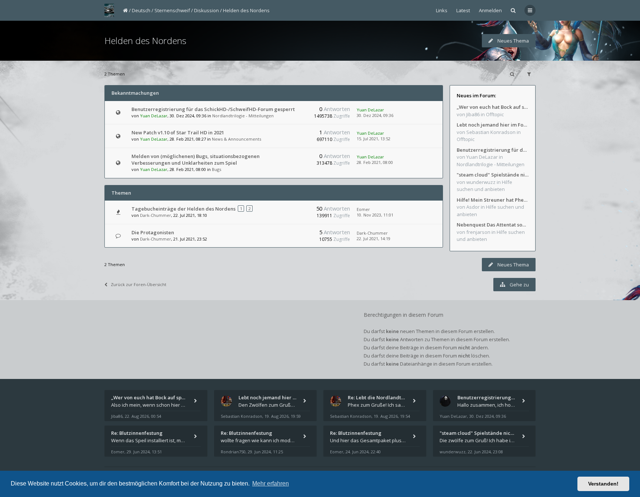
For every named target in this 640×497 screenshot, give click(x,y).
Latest (463, 10)
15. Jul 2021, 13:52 (373, 138)
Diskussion (206, 10)
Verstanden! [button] (603, 484)
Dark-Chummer (155, 215)
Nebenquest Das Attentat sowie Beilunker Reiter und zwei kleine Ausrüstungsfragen (493, 224)
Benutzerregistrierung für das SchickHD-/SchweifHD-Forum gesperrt (213, 109)
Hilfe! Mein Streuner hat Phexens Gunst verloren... (493, 200)
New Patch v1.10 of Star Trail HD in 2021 (177, 132)
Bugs (216, 169)
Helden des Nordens (246, 10)
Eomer (363, 209)
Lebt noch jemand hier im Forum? (493, 124)
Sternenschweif (172, 10)
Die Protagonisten (152, 232)
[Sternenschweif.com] (109, 10)
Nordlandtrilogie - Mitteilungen (243, 115)
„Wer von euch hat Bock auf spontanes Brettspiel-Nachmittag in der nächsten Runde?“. (493, 107)
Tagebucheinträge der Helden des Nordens (183, 208)
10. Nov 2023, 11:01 (375, 215)
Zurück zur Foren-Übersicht (138, 284)
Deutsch (141, 10)
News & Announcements (236, 139)
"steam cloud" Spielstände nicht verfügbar (493, 174)
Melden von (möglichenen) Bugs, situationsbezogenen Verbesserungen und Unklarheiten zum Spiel (195, 159)
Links (441, 10)
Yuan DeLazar (153, 115)
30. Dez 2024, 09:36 (375, 115)
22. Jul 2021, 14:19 (373, 238)
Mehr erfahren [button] (270, 483)
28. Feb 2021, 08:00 (375, 162)
